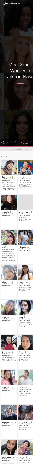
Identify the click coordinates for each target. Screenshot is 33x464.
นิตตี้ (4, 248)
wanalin (5, 212)
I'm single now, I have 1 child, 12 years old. (24, 360)
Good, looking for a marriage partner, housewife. (25, 427)
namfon (22, 282)
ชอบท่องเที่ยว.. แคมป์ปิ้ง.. (24, 462)
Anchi (21, 352)
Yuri (20, 177)
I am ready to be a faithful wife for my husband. (25, 287)
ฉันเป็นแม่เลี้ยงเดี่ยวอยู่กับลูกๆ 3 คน (9, 182)
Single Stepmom (23, 395)
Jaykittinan (6, 457)
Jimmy (21, 457)
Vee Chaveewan (24, 212)
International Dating (16, 149)
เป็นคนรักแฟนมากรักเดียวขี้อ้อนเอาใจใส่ (25, 325)
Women (27, 149)
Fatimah (5, 177)
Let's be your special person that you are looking (25, 357)
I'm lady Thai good (23, 217)
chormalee (6, 282)
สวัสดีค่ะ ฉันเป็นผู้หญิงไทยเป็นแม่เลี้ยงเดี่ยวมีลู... (9, 253)
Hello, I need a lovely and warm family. (24, 290)
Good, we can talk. (23, 429)
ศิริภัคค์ (22, 388)
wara (4, 317)
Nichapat (22, 247)
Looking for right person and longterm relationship (25, 182)
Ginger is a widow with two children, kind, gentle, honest (9, 360)
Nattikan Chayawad (7, 422)
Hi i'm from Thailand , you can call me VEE (25, 220)
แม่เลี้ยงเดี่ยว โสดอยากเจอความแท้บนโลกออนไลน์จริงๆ (25, 393)
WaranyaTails (24, 422)
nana (21, 317)
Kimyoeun (6, 352)
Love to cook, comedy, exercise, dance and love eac (9, 357)
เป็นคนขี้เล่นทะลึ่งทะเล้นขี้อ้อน (25, 322)
